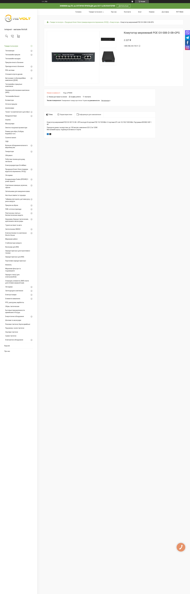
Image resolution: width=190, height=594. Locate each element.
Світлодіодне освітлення (14, 291)
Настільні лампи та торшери (15, 195)
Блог (140, 12)
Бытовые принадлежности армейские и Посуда (15, 311)
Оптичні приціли (11, 104)
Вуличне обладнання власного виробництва (16, 146)
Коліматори (9, 100)
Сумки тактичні (10, 336)
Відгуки (7, 346)
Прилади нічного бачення (14, 66)
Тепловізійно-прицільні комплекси (13, 85)
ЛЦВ (6, 141)
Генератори (9, 151)
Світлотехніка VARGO (12, 229)
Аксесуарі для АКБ (12, 247)
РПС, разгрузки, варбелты (14, 302)
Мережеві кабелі (11, 239)
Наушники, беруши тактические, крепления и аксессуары (16, 220)
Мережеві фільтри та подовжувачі (13, 270)
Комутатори (114, 22)
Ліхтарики (9, 175)
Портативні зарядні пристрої (15, 261)
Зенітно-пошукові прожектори (16, 127)
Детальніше (124, 6)
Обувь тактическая (12, 306)
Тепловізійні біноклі (12, 96)
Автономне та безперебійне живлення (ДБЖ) (15, 79)
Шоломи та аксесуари (13, 320)
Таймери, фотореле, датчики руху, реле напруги (17, 200)
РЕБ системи (9, 70)
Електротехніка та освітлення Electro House (16, 234)
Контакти (127, 12)
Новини (151, 12)
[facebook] (48, 134)
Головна (78, 12)
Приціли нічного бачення (14, 62)
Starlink (8, 120)
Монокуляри (9, 124)
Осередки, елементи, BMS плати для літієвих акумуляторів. (17, 282)
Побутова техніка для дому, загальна (15, 160)
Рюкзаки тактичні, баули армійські (17, 324)
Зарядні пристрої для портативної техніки (17, 252)
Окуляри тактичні (11, 332)
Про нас (7, 351)
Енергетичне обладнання (14, 316)
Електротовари (10, 295)
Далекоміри (9, 108)
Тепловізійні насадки (12, 58)
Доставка (165, 12)
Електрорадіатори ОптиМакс (15, 165)
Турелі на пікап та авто (13, 225)
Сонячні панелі (10, 137)
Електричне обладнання (14, 340)
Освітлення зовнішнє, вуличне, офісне (16, 186)
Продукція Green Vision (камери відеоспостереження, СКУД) (16, 170)
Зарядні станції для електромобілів (12, 276)
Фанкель (8, 265)
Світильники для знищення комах (17, 191)
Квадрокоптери (11, 116)
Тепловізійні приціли (12, 54)
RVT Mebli (179, 12)
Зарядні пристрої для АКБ (14, 257)
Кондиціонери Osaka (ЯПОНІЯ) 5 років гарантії (16, 180)
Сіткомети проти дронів (13, 74)
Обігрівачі (8, 155)
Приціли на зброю (11, 205)
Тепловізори (9, 51)
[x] (50, 134)
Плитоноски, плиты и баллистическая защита (14, 214)
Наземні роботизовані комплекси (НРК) (17, 91)
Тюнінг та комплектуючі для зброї (17, 112)
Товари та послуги (11, 46)
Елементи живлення (12, 298)
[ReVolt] (18, 18)
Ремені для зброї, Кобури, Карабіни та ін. (14, 133)
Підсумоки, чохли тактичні (14, 328)
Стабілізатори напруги (13, 243)
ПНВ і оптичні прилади (13, 209)
